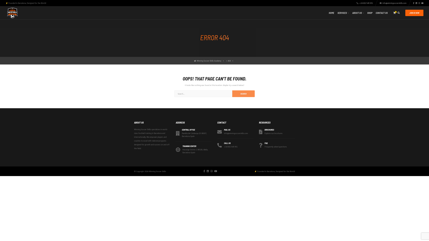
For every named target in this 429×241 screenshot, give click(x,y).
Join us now (414, 13)
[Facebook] (413, 3)
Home (331, 12)
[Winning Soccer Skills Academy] (12, 13)
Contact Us (382, 12)
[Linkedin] (416, 3)
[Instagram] (419, 3)
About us (357, 12)
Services (342, 12)
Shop (369, 12)
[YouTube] (422, 3)
